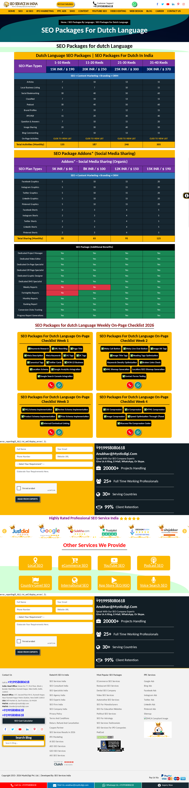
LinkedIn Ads (149, 705)
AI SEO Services (56, 742)
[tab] (93, 537)
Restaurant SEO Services (108, 686)
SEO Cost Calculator (65, 4)
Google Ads (149, 681)
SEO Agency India (57, 695)
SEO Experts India (57, 700)
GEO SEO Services (58, 751)
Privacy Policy (56, 714)
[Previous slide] (4, 531)
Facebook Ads (150, 691)
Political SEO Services (106, 714)
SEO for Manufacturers (107, 705)
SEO (20, 11)
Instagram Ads (150, 695)
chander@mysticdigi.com (19, 706)
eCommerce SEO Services (108, 681)
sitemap (147, 714)
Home (11, 11)
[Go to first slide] (184, 531)
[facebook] (157, 4)
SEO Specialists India (59, 691)
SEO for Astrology (105, 718)
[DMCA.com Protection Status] (105, 737)
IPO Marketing (45, 11)
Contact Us (174, 11)
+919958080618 (110, 448)
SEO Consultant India (59, 686)
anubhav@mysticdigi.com (116, 454)
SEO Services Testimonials (108, 723)
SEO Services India (58, 681)
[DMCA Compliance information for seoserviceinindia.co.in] (156, 718)
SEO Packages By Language (81, 22)
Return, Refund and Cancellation (64, 723)
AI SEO (29, 11)
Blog (149, 11)
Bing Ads (148, 686)
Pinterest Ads (150, 709)
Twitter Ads (149, 700)
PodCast (100, 732)
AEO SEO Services (57, 746)
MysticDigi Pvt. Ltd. (30, 776)
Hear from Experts (28, 499)
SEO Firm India (56, 705)
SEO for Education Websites (109, 709)
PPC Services (149, 675)
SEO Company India (58, 709)
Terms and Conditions (59, 718)
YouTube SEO (99, 11)
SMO (72, 11)
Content (83, 11)
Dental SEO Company (106, 691)
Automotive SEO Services (108, 700)
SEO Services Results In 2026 (62, 732)
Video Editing (118, 11)
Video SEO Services (105, 695)
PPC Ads (61, 11)
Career (160, 11)
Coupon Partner (57, 728)
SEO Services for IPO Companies (111, 728)
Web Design (136, 11)
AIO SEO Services (57, 756)
